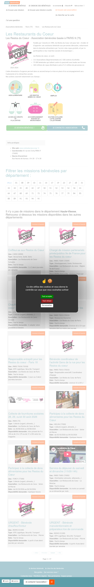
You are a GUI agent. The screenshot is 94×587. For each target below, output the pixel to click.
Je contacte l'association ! (36, 582)
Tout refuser (47, 301)
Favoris (6, 581)
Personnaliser (47, 305)
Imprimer (15, 581)
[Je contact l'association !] (52, 582)
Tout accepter (47, 296)
